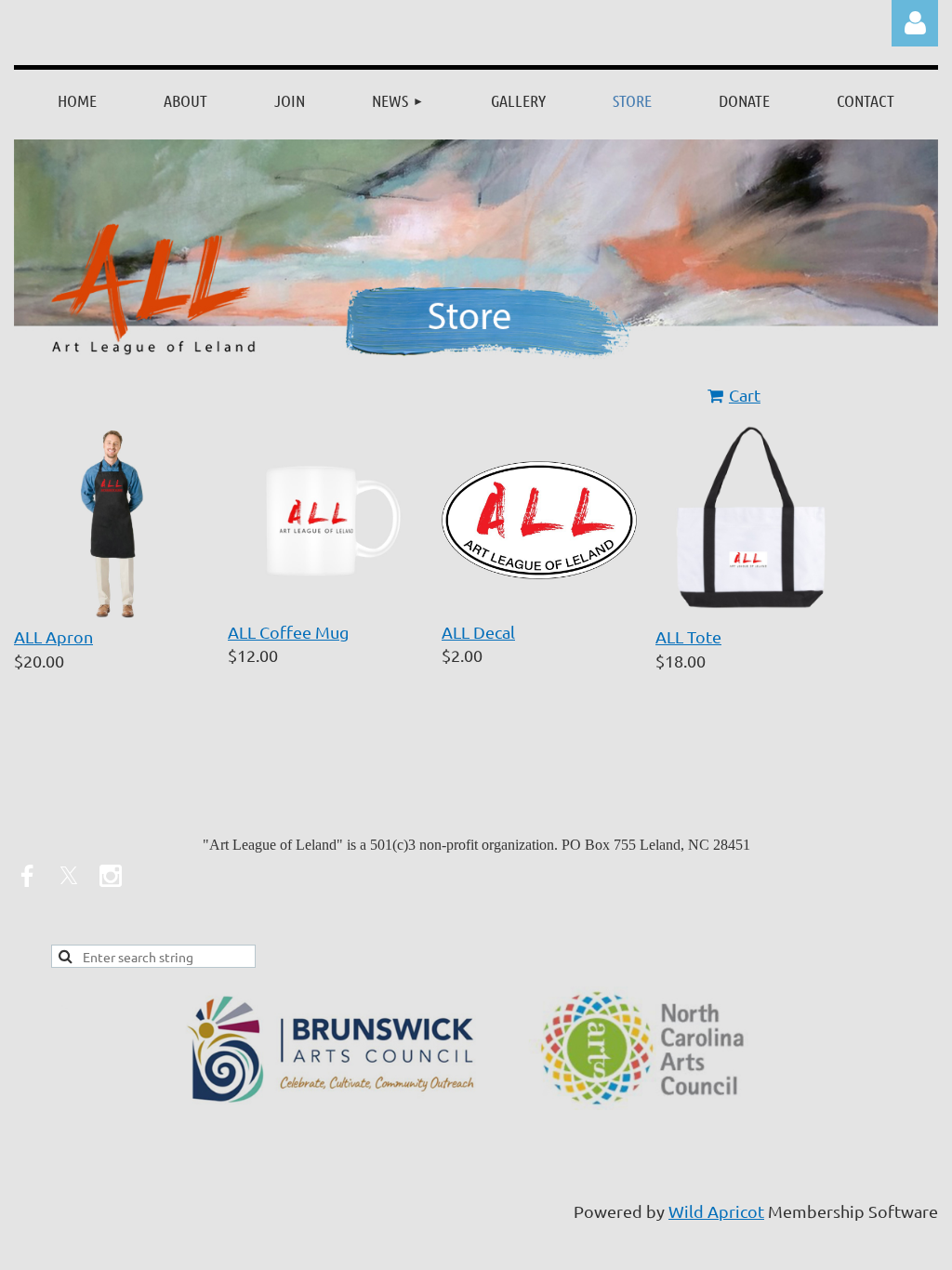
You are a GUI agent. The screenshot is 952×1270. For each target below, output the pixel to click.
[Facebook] (27, 876)
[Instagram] (111, 876)
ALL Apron (53, 636)
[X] (69, 876)
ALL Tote (688, 636)
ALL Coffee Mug (288, 632)
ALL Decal (478, 632)
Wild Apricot (716, 1211)
